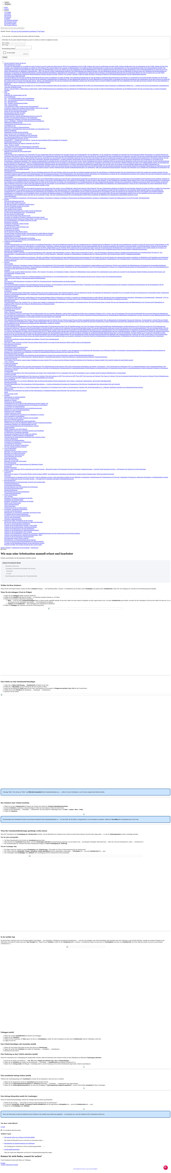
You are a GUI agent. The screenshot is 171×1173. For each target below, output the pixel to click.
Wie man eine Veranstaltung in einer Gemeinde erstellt (84, 373)
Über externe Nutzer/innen (60, 355)
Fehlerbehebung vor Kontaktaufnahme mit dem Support (20, 540)
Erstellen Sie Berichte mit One (78, 360)
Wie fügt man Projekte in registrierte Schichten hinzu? (19, 204)
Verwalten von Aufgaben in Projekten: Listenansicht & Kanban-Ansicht (24, 217)
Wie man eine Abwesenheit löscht (81, 193)
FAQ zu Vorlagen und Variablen (37, 302)
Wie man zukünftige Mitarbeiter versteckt (55, 313)
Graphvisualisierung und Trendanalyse (101, 265)
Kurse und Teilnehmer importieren (14, 419)
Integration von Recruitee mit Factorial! (15, 461)
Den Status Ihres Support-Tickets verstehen (16, 538)
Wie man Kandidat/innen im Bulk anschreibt (81, 334)
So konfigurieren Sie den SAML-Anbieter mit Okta (150, 66)
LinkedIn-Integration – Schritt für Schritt (92, 469)
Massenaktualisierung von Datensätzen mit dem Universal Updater (32, 316)
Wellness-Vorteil (49, 257)
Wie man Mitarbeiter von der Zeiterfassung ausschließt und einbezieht (106, 154)
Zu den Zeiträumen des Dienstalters (117, 180)
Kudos (6, 392)
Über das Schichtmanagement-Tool (41, 172)
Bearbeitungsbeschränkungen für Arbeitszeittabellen (21, 576)
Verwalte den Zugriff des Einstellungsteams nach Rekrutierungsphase (101, 336)
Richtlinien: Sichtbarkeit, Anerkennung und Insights (18, 501)
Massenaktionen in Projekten (12, 236)
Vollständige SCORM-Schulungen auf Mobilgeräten (19, 435)
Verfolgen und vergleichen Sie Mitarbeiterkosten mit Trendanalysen (131, 265)
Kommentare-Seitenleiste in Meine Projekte (16, 223)
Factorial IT (7, 472)
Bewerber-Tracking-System (12, 324)
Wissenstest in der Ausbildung (12, 411)
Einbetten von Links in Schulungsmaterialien (16, 410)
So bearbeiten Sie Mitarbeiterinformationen (23, 72)
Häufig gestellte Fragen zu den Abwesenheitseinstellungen (143, 180)
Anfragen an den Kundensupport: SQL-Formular (18, 532)
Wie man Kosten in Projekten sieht (14, 214)
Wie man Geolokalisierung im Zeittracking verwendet (121, 156)
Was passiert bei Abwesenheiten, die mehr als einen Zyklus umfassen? (87, 180)
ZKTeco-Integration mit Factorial (29, 469)
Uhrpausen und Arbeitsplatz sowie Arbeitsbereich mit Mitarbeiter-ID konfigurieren (144, 167)
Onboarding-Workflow (10, 345)
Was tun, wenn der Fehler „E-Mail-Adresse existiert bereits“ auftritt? (23, 89)
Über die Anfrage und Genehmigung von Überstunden (19, 154)
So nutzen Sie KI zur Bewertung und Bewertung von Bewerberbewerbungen (26, 333)
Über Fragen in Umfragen (108, 376)
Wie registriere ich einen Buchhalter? (126, 246)
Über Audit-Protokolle (52, 68)
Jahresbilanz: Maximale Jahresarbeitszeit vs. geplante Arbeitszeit (54, 159)
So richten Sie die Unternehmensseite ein (114, 68)
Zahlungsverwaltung (10, 278)
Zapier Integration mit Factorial (13, 456)
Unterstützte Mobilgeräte (76, 85)
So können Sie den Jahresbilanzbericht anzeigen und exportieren (127, 174)
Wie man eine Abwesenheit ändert (100, 193)
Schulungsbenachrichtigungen (12, 485)
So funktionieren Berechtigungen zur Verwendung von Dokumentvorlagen (67, 302)
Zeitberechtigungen (26, 357)
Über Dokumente (9, 297)
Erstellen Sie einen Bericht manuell (123, 360)
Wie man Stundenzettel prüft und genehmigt (47, 154)
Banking (18, 278)
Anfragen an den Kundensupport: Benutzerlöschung (19, 536)
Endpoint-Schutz (91, 474)
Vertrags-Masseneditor (40, 321)
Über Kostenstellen (59, 265)
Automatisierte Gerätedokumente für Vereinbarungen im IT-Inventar (100, 477)
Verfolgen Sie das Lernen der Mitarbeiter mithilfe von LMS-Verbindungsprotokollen (28, 422)
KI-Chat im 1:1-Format (23, 387)
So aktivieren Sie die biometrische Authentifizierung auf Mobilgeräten (47, 79)
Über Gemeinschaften (49, 373)
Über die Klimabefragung (161, 376)
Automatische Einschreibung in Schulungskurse (17, 442)
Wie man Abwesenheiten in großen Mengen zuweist (70, 191)
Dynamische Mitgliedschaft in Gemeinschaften (113, 373)
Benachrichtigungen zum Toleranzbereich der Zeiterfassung (21, 487)
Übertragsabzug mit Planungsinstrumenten (80, 198)
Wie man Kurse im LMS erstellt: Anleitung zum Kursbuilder (21, 418)
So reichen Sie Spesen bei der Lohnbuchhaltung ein (151, 244)
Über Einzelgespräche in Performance (117, 366)
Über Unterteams (56, 316)
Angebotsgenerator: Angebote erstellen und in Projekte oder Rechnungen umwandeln (28, 235)
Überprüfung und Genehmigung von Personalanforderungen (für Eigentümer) (106, 284)
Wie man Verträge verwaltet (147, 321)
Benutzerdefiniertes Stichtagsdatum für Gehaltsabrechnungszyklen (29, 249)
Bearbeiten (9, 571)
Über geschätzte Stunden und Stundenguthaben (73, 154)
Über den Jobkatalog (10, 313)
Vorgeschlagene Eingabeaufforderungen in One (17, 124)
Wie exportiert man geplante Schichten (151, 172)
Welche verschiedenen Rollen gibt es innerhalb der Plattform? (84, 313)
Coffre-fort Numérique (10, 305)
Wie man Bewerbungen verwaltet (21, 334)
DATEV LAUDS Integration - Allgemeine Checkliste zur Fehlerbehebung (60, 254)
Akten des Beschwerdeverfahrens (43, 381)
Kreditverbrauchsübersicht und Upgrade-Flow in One (19, 109)
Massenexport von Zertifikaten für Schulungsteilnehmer (20, 421)
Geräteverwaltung (81, 474)
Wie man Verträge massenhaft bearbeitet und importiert (87, 320)
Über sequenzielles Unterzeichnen (36, 294)
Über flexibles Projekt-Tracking (13, 209)
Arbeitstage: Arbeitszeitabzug (100, 198)
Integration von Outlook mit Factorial (14, 453)
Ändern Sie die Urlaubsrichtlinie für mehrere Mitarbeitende (145, 183)
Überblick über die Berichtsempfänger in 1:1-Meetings (94, 387)
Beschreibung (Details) (8, 48)
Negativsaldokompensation (37, 166)
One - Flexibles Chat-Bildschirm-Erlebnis (16, 103)
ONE (5, 92)
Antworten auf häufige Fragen (12, 87)
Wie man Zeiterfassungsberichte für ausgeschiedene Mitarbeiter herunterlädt (124, 166)
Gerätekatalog (124, 477)
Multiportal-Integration (109, 333)
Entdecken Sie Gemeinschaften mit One (15, 95)
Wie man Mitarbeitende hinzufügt (76, 79)
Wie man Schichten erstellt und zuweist (62, 172)
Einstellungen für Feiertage (94, 161)
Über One (7, 93)
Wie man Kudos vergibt (11, 394)
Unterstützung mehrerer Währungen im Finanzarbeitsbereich (37, 265)
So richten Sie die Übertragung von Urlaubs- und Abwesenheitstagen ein (59, 182)
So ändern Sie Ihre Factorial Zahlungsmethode (17, 515)
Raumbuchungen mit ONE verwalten (14, 113)
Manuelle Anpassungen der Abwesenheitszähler (17, 151)
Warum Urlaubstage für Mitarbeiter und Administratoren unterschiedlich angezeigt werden (112, 194)
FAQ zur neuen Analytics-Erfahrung (59, 360)
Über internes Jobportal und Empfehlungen (99, 326)
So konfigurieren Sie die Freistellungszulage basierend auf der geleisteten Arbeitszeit (144, 178)
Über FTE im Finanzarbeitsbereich (99, 267)
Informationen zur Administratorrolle (82, 350)
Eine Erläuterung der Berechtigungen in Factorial (39, 355)
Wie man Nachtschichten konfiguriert (91, 159)
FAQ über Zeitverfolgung (93, 158)
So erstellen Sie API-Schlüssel (37, 68)
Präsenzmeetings (35, 387)
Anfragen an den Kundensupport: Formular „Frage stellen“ (20, 525)
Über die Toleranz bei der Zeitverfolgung (30, 156)
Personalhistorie (69, 265)
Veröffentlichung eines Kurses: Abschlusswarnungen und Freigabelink (24, 430)
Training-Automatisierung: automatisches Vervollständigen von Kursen (24, 414)
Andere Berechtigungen (68, 357)
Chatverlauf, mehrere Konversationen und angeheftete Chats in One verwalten (26, 108)
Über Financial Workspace (11, 265)
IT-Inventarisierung (9, 477)
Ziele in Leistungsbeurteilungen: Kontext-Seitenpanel (138, 368)
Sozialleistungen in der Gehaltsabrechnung (119, 259)
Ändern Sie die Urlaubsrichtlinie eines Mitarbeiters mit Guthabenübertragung (107, 183)
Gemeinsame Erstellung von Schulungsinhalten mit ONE (20, 424)
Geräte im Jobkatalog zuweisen (43, 477)
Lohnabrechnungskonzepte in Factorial (15, 244)
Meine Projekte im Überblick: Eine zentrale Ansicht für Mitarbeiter (23, 211)
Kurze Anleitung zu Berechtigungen (14, 355)
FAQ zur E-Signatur (124, 292)
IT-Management (8, 471)
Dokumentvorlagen (9, 300)
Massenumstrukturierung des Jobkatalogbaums (106, 315)
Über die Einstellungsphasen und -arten (75, 326)
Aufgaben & (7, 337)
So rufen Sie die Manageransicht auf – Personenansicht (19, 212)
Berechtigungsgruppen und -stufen (14, 353)
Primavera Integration (82, 252)
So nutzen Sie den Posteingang (61, 328)
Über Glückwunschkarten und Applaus (32, 373)
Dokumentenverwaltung (11, 296)
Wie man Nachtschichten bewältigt (130, 172)
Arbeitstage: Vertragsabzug (45, 198)
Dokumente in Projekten (11, 222)
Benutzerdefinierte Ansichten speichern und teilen (44, 74)
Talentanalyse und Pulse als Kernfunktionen (47, 368)
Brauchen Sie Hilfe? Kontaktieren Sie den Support (18, 520)
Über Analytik (109, 360)
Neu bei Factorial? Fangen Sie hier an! (15, 63)
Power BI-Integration (10, 463)
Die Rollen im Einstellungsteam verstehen (19, 315)
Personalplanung (9, 283)
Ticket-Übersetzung (9, 506)
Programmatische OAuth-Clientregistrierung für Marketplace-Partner (23, 464)
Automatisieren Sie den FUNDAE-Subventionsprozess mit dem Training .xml (26, 403)
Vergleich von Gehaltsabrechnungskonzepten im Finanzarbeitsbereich (128, 267)
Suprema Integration (10, 450)
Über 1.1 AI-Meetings (10, 387)
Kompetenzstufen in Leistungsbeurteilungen (72, 368)
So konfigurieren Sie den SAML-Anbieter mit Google (83, 66)
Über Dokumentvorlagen (11, 302)
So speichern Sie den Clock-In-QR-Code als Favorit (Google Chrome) (67, 161)
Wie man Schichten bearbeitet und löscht (84, 172)
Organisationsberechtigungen (12, 357)
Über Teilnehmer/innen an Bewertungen (53, 366)
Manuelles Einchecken (12, 566)
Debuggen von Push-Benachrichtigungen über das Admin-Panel (117, 72)
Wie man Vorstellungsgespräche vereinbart (124, 331)
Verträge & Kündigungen (11, 318)
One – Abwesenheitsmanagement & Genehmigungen (19, 100)
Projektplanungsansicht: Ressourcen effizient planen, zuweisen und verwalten (26, 219)
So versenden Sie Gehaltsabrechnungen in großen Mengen (86, 297)
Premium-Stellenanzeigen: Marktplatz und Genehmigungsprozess (113, 334)
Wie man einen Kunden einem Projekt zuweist (17, 215)
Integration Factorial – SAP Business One (115, 469)
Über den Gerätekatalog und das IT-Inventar (16, 479)
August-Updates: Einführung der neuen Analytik (35, 360)
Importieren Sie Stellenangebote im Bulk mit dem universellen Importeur (24, 336)
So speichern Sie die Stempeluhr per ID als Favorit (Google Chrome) (133, 161)
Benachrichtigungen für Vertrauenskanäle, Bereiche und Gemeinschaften (24, 482)
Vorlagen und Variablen (11, 289)
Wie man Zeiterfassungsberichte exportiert (70, 156)
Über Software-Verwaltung (12, 276)
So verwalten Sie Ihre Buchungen (56, 342)
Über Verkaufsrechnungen (44, 281)
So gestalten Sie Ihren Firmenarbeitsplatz (91, 68)
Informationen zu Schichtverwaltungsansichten (17, 172)
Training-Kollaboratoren (11, 438)
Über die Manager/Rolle (37, 313)
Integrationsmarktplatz (10, 467)
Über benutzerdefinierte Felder (135, 68)
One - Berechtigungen (10, 101)
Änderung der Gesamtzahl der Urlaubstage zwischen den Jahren (132, 182)
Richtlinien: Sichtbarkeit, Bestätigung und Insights (18, 498)
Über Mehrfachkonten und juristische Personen (84, 71)
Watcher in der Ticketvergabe (12, 503)
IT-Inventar (7, 475)
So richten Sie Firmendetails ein (13, 66)
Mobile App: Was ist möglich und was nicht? (148, 72)
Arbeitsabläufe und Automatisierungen (15, 349)
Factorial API (8, 466)
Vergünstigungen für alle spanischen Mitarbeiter (144, 259)
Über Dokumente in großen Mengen (24, 297)
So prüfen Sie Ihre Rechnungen (13, 511)
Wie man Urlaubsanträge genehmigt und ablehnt (110, 188)
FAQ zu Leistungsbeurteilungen (137, 366)
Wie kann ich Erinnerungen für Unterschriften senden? (145, 292)
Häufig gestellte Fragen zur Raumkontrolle (79, 342)
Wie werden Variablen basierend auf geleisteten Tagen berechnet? (67, 249)
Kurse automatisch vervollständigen (14, 416)
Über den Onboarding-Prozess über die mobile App (18, 85)
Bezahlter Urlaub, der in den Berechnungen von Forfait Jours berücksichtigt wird (67, 166)
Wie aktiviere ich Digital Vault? (13, 307)
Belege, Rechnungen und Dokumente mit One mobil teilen (20, 135)
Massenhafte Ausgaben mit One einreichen (16, 132)
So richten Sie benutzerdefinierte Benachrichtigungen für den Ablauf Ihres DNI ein (55, 352)
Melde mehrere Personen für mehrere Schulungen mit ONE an (21, 143)
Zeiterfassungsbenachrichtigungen (41, 162)
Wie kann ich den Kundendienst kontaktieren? (24, 31)
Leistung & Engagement (11, 363)
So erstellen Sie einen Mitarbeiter (21, 69)
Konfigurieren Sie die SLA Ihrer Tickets (15, 507)
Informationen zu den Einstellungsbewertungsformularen (96, 331)
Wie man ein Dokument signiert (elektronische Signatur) (20, 292)
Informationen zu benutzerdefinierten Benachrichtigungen (39, 350)
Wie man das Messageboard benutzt (81, 328)
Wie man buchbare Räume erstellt (37, 342)
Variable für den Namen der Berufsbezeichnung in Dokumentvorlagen (35, 304)
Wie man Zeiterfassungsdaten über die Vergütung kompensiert (98, 246)
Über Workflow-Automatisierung (13, 350)
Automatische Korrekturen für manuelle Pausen (89, 164)
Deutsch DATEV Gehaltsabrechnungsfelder (128, 254)
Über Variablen (23, 302)
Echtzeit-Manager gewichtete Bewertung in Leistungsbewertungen (104, 368)
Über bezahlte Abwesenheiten (148, 191)
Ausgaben (7, 270)
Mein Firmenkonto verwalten (12, 64)
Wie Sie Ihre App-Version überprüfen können (96, 85)
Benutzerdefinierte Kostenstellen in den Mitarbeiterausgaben (48, 267)
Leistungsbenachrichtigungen (12, 493)
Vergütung (7, 243)
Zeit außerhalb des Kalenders (12, 188)
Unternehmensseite (9, 310)
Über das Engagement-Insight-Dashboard (127, 376)
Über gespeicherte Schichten (81, 174)
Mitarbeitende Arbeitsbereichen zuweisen (130, 315)
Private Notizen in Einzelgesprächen (68, 387)
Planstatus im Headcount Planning (43, 286)
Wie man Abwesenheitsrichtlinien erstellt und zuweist (50, 178)
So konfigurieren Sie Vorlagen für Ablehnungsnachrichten (152, 331)
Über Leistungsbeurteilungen (154, 366)
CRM (5, 280)
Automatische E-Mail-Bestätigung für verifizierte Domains (34, 82)
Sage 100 (36, 254)
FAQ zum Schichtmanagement (31, 174)
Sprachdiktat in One (9, 125)
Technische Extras (20, 273)
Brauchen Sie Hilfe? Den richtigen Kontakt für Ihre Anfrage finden (23, 544)
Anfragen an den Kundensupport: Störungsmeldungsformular (21, 530)
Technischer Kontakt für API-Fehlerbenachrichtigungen (110, 74)
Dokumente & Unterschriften (12, 288)
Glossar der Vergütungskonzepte (103, 247)
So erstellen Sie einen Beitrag (12, 373)
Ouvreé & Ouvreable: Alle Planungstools (137, 198)
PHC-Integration (48, 252)
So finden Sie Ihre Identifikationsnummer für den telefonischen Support (24, 543)
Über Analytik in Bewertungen (13, 366)
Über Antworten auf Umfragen (91, 376)
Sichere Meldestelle (9, 379)
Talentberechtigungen (38, 357)
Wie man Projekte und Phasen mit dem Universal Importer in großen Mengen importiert (28, 233)
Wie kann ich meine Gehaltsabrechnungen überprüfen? (119, 297)
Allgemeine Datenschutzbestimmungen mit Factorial (42, 329)
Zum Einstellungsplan (161, 334)
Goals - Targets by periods (11, 145)
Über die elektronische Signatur (83, 292)
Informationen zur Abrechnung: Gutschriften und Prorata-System (22, 512)
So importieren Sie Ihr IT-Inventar (24, 477)
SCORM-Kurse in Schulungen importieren (16, 432)
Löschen (8, 573)
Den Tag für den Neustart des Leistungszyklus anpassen (115, 257)
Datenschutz (9, 1164)
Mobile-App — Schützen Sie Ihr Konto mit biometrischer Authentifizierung (147, 85)
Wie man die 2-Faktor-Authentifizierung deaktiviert (56, 71)
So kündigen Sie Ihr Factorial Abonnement (16, 514)
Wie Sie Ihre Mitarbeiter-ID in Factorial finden (99, 79)
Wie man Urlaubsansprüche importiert (103, 182)
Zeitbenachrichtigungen (11, 490)
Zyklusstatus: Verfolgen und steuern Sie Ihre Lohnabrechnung (63, 246)
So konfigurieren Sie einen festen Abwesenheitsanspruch (104, 178)
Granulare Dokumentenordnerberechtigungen (81, 355)
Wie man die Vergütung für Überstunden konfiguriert (117, 159)
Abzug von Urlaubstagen (11, 198)
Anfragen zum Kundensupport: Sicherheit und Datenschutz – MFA (23, 535)
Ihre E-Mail (5, 43)
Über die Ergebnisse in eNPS (53, 376)
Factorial (15, 1164)
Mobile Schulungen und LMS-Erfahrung (15, 429)
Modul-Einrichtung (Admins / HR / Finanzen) (33, 272)
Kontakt (3, 1163)
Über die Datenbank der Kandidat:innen (15, 326)
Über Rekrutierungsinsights (39, 334)
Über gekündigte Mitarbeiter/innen (14, 320)
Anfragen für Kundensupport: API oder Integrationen (19, 528)
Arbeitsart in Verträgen (53, 323)
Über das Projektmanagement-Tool (14, 201)
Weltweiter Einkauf (102, 474)
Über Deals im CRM (10, 281)
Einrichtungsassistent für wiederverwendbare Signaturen (62, 294)
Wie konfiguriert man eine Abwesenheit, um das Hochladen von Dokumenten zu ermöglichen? (58, 183)
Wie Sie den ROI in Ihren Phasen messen (15, 231)
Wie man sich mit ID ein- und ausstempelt (94, 156)
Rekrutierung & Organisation (12, 308)
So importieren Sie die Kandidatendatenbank (142, 329)
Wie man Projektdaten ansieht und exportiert (16, 206)
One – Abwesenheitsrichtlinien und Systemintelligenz (19, 98)
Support (6, 9)
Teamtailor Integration (10, 458)
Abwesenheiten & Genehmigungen (14, 186)
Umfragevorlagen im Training (12, 413)
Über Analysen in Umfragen (37, 376)
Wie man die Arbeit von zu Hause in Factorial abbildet (118, 164)
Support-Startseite (6, 547)
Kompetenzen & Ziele (10, 382)
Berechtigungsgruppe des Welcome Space (16, 347)
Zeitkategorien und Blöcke (141, 164)
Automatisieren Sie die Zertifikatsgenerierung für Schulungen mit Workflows (25, 405)
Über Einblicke (8, 360)
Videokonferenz (44, 387)
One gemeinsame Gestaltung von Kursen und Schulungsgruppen (22, 119)
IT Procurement (23, 474)
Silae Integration (8, 252)
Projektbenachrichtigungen (11, 483)
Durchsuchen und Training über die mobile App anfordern (20, 434)
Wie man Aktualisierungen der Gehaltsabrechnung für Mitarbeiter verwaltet (95, 244)
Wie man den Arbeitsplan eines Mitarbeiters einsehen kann (71, 81)
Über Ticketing (8, 496)
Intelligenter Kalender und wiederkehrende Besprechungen (126, 387)
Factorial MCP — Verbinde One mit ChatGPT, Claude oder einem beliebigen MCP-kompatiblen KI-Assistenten (35, 140)
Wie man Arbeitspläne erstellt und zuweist (73, 158)
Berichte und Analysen (10, 358)
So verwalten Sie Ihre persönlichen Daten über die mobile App (51, 85)
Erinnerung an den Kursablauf (12, 402)
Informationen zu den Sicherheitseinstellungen (141, 69)
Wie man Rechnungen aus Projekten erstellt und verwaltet (20, 220)
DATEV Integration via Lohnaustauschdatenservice (28, 252)
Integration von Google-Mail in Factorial (15, 451)
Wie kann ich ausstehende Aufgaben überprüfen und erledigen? (22, 339)
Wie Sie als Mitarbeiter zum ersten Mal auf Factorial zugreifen (134, 81)
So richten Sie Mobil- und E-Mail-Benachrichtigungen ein (74, 77)
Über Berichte (17, 360)
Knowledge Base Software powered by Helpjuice (85, 1169)
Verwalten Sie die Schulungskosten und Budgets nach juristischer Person (24, 437)
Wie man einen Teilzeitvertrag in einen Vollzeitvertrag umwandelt (105, 321)
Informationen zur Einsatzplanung (99, 174)
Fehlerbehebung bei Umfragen (45, 377)
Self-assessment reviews (11, 369)
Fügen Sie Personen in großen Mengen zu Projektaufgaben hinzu (22, 239)
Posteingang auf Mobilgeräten (117, 85)
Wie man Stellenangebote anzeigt (86, 329)
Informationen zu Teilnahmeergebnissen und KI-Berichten (50, 390)
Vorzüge (6, 255)
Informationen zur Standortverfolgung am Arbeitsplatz (19, 1143)
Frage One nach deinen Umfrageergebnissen (16, 127)
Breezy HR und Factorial (11, 459)
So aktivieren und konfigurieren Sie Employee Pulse (19, 390)
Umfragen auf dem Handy (28, 377)
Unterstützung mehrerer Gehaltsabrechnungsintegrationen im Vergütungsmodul (128, 252)
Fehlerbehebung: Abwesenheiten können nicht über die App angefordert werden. (27, 194)
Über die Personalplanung (11, 284)
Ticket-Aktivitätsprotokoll (11, 504)
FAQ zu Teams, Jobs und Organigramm (113, 313)
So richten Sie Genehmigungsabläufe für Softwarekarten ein (37, 276)
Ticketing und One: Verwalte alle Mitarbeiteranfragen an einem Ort (23, 116)
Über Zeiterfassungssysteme (50, 156)
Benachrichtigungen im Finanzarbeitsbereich (16, 491)
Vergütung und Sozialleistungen (13, 241)
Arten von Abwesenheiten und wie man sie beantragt (147, 193)
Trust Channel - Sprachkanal (75, 381)
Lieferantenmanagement (28, 278)
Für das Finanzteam (130, 272)
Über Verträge (28, 320)
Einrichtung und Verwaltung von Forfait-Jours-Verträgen (111, 162)
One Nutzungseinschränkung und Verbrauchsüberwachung (20, 137)
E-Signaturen (8, 291)
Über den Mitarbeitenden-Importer (136, 74)
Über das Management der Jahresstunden (115, 320)
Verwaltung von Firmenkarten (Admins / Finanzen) (61, 272)
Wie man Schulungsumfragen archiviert (15, 446)
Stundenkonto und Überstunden (142, 159)
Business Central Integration (12, 469)
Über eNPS (79, 376)
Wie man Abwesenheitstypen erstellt (102, 190)
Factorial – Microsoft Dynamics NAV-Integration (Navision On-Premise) (59, 469)
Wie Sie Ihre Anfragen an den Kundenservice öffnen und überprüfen (23, 522)
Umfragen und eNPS (10, 374)
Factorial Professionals (143, 246)
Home (6, 7)
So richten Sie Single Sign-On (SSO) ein (56, 66)
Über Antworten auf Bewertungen (31, 366)
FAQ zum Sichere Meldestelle (25, 381)
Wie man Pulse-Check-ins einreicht (77, 390)
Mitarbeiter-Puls (8, 389)
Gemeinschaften (8, 371)
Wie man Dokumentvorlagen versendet (99, 302)
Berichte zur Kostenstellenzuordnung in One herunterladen (20, 117)
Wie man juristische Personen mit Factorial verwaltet (112, 69)
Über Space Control (9, 342)
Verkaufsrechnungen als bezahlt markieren (64, 281)
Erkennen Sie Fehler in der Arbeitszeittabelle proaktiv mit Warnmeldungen (148, 162)
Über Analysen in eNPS (69, 376)
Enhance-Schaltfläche (10, 130)
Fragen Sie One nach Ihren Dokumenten (15, 111)
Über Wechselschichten (66, 174)
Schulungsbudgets (9, 427)
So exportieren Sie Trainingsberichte (14, 406)
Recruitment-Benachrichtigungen (13, 488)
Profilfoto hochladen (111, 81)
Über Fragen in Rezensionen (73, 366)
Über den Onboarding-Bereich (121, 329)
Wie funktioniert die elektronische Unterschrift (105, 292)
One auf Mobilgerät (9, 97)
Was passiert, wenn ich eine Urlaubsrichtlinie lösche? (52, 180)
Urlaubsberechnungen (86, 182)
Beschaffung (7, 275)
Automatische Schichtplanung (34, 175)
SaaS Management (53, 474)
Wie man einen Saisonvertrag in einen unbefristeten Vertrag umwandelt (67, 321)
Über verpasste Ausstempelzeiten (37, 161)
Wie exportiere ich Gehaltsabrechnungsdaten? (39, 244)
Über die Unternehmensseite (104, 329)
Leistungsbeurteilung (10, 365)
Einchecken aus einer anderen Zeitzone (38, 167)
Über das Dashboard (10, 77)
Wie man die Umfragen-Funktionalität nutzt (16, 376)
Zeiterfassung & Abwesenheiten (13, 150)
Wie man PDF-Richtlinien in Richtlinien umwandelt (112, 299)
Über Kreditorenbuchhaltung (114, 276)
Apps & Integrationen (10, 448)
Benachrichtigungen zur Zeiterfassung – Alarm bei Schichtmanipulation (24, 164)
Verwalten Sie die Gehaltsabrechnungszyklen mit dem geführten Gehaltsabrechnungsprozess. (121, 249)
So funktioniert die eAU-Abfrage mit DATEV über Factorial (98, 254)
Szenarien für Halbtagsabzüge (117, 198)
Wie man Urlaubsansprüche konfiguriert (76, 178)
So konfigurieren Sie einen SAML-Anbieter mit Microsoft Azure (117, 66)
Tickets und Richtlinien (10, 495)
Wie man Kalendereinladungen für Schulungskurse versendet (21, 426)
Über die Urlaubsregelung (31, 182)
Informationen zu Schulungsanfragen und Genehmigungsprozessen (23, 408)
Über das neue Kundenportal (12, 517)
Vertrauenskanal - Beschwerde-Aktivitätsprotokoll (97, 381)
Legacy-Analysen (9, 361)
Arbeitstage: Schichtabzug (60, 198)
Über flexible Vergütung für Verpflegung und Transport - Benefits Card (24, 257)
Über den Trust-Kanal (10, 381)
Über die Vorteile (94, 257)
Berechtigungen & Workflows (12, 344)
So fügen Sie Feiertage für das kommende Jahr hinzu (125, 191)
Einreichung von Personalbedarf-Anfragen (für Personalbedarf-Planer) (64, 284)
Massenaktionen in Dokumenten (56, 299)
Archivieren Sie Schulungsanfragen (14, 440)
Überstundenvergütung (156, 158)
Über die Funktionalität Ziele (12, 384)
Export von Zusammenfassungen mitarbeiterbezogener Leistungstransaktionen (42, 259)
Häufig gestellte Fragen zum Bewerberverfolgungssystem (63, 331)
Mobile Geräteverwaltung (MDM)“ (38, 474)
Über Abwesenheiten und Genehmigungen (80, 190)
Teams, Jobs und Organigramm (13, 312)
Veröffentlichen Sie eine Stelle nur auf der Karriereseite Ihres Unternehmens (142, 336)
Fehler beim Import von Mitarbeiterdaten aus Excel (45, 69)
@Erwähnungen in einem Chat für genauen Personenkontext (21, 106)
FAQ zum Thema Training (11, 398)
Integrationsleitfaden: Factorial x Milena (64, 252)
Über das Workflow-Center (63, 350)
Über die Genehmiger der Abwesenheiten (124, 190)
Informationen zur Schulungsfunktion (14, 397)
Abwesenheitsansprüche (60, 190)
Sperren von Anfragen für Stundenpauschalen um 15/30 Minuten (53, 193)
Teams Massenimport (37, 315)
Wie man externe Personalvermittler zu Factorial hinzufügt (36, 328)
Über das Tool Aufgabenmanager (49, 339)
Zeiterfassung (8, 153)
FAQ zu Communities (62, 373)
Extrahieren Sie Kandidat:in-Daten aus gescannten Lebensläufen (63, 336)
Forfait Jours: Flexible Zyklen (23, 183)
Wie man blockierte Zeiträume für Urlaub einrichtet (138, 188)
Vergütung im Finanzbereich (82, 265)
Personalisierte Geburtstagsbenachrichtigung (129, 350)
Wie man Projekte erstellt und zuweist (14, 202)
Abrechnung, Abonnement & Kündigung (15, 509)
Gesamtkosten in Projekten (11, 225)
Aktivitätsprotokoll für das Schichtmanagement (78, 175)
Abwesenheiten (8, 177)
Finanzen (6, 262)
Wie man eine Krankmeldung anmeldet (121, 193)
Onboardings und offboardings (67, 474)
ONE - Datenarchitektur (11, 105)
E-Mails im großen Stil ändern (86, 74)
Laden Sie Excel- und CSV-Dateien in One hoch (18, 133)
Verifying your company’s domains (68, 74)
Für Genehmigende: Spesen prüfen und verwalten (111, 272)
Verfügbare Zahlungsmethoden (13, 519)
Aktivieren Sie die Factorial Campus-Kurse (16, 445)
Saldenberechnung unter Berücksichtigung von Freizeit (60, 164)
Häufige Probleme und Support (145, 272)
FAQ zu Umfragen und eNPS (12, 377)
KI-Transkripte (53, 387)
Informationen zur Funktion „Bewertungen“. (93, 366)
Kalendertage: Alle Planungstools (28, 198)
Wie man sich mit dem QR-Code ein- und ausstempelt (19, 158)
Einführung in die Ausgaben (12, 272)
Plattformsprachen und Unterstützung (53, 89)
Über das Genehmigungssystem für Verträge (44, 320)
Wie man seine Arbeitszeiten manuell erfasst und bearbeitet (153, 156)
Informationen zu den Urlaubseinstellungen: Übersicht (19, 178)
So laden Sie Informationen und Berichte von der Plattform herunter (118, 89)
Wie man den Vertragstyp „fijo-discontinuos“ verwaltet (142, 320)
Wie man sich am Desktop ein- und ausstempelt (48, 158)
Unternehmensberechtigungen (53, 357)
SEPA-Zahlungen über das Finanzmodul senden (80, 247)
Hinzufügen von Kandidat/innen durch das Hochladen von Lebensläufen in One (26, 129)
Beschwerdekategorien (59, 381)
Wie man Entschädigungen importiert (63, 244)
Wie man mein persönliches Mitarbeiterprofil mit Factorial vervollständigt (36, 77)
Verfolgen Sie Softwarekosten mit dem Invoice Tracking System (87, 276)
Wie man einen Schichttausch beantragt (157, 174)
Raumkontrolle (8, 341)
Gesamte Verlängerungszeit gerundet (59, 167)
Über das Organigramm (23, 313)
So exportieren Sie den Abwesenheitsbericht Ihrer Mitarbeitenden (35, 190)
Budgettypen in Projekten (11, 228)
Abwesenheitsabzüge (10, 196)
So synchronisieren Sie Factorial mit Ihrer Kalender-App (144, 77)
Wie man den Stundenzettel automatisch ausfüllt (113, 158)
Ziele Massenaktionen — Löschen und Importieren (46, 384)
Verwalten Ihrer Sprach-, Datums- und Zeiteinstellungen (38, 81)
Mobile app (7, 84)
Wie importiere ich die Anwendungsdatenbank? (133, 328)
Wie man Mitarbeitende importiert (107, 71)
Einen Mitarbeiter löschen (131, 321)
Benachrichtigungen (10, 480)
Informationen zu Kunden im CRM (26, 281)
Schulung (7, 395)
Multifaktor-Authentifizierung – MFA (31, 71)
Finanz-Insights (8, 263)
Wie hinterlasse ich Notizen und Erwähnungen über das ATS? (29, 331)
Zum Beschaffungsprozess (61, 276)
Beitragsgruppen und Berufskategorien (54, 315)
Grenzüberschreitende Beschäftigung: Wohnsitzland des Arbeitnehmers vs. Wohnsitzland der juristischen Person (67, 72)
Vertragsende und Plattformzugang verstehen (21, 321)
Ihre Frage (5, 45)
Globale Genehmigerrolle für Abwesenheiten (97, 191)
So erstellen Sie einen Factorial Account (33, 66)
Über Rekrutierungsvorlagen (56, 326)
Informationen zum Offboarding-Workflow (105, 350)
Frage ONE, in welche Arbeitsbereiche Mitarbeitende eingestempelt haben (25, 148)
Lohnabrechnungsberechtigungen (85, 357)
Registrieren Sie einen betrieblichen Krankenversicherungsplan (71, 257)
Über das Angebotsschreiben (155, 328)
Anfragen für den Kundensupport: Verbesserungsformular (20, 527)
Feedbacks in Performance (160, 368)
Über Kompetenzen (26, 384)
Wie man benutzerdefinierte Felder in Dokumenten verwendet (52, 297)
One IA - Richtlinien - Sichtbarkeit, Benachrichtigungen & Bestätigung (24, 121)
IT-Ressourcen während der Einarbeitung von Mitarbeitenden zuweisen (148, 477)
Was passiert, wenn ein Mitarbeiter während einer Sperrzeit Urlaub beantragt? (75, 188)
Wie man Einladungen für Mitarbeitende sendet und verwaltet (81, 89)
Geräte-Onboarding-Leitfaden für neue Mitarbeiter (67, 477)
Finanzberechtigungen (101, 357)
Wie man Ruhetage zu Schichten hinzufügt (109, 172)
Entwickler (111, 474)
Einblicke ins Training (10, 400)
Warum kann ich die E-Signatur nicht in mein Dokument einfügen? (55, 292)
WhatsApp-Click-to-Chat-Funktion (67, 329)
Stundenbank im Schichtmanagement (54, 175)
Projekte (6, 199)
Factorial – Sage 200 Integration (97, 252)
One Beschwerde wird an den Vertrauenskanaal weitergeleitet (21, 146)
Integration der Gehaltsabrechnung (14, 251)
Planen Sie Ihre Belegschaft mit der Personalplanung (22, 268)
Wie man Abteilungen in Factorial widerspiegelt (78, 315)
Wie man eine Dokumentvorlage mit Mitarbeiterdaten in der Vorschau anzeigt (132, 302)
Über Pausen (41, 31)
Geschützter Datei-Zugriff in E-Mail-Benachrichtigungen (82, 299)
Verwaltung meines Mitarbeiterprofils (14, 76)
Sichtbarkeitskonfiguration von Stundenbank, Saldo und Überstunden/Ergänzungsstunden (95, 167)
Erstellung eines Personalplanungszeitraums (31, 284)
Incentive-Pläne (90, 249)
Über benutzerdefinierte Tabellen (153, 68)
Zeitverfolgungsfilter (96, 166)
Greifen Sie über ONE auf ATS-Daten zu (143, 334)
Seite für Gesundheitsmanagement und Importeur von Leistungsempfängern (85, 259)
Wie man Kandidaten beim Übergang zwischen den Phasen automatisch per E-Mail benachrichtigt (75, 333)
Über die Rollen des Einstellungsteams (58, 334)
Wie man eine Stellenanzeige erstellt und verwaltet (105, 328)
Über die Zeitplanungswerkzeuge (50, 174)
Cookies (3, 1164)
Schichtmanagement (10, 170)
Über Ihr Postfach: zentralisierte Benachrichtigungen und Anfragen (109, 77)
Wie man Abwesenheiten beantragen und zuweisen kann (37, 188)
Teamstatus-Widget (108, 161)
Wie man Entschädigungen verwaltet (126, 244)
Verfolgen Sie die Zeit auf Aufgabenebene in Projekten (19, 238)
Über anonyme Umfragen (146, 376)
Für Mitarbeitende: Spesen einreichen (86, 272)
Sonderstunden (76, 159)
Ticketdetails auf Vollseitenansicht (13, 499)
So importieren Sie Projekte (12, 230)
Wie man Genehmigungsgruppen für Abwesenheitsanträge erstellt (68, 194)
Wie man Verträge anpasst (65, 320)
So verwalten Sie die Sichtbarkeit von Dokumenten (32, 299)
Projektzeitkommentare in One (12, 142)
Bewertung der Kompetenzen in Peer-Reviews (74, 384)
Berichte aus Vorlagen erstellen (96, 360)
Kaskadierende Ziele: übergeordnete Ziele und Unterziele (104, 384)
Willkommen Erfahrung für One (13, 122)
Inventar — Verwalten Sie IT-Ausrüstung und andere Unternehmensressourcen (51, 479)
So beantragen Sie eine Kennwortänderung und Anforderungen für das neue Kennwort (137, 79)
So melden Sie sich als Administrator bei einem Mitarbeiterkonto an (79, 69)
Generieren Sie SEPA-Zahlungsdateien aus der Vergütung (50, 247)
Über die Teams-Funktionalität (133, 313)
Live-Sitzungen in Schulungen (12, 443)
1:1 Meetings (8, 385)
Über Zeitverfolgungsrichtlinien (136, 154)
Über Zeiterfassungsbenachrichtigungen (139, 158)
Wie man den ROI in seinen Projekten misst (16, 227)
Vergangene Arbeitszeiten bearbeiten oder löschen (20, 568)
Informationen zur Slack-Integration (14, 455)
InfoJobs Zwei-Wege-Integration (137, 469)
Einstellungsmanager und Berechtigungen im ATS (126, 326)
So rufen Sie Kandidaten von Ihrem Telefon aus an (131, 333)
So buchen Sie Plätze (22, 342)
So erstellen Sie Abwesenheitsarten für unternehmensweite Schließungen (34, 191)
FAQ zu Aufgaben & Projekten (13, 207)
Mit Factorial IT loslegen (11, 474)
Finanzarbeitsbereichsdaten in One (14, 114)
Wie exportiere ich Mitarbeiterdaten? (69, 68)
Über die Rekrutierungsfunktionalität (37, 326)
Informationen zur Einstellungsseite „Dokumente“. (149, 297)
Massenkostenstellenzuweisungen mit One (16, 138)
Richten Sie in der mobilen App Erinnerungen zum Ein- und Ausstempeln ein (73, 162)
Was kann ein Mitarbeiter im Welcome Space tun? (131, 71)
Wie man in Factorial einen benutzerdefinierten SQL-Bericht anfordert (24, 541)
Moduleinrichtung (40, 278)
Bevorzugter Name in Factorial (96, 81)
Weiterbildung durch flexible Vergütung (23, 368)
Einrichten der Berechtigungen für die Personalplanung (143, 284)
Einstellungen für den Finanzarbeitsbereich (77, 267)
